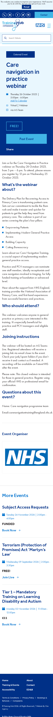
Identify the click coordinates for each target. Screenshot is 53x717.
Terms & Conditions (11, 697)
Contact (43, 14)
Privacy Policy (28, 697)
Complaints (18, 701)
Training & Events (10, 685)
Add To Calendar (18, 100)
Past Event (26, 139)
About (30, 680)
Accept (26, 6)
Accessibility (8, 689)
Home (5, 680)
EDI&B (30, 689)
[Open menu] (49, 25)
